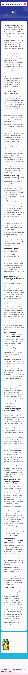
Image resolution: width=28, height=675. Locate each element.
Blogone (23, 669)
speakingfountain (11, 4)
